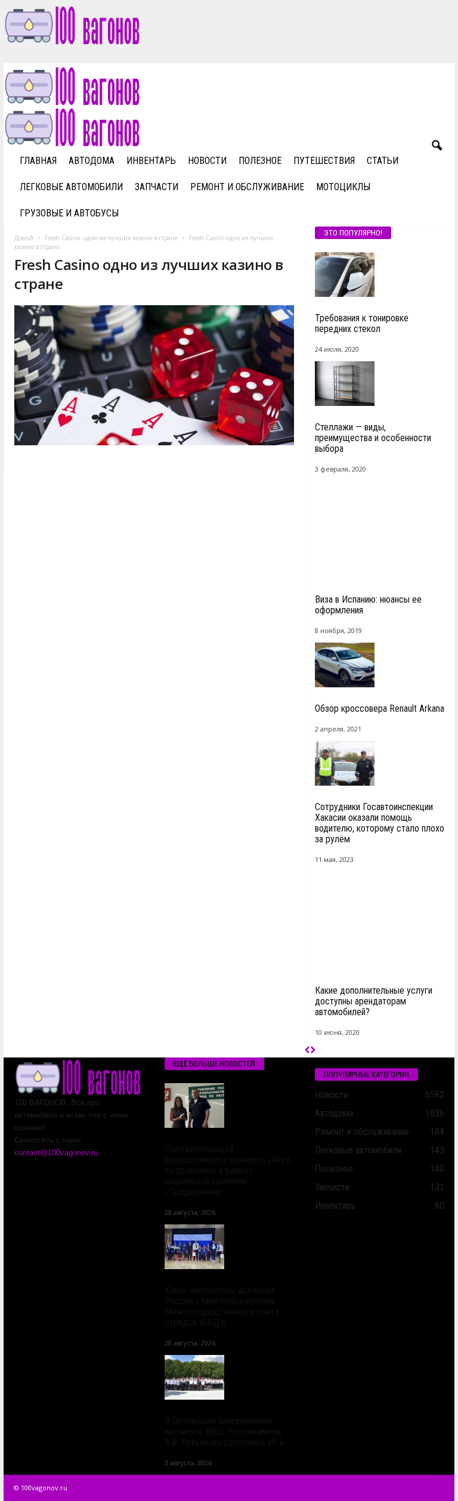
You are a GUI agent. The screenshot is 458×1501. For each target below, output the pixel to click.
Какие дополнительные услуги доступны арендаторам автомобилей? (373, 1001)
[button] (436, 146)
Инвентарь (151, 160)
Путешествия (324, 160)
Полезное (260, 160)
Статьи (382, 160)
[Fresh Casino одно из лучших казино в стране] (154, 375)
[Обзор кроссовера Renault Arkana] (380, 665)
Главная (38, 160)
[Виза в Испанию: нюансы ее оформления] (380, 530)
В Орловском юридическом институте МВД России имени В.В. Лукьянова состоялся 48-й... (227, 1431)
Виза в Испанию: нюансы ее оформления (368, 605)
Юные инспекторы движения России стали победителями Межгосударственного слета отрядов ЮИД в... (222, 1306)
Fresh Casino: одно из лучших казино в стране (111, 238)
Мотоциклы (343, 187)
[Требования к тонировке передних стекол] (380, 274)
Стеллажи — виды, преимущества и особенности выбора (373, 437)
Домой (23, 238)
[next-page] (312, 1050)
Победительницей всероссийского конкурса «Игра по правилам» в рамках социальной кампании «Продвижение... (227, 1170)
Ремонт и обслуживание (247, 187)
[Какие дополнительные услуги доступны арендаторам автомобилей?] (380, 920)
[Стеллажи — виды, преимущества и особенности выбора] (380, 383)
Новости (207, 160)
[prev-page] (307, 1050)
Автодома (91, 160)
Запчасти (156, 187)
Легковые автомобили (71, 187)
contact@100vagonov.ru (56, 1152)
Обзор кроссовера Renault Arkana (379, 708)
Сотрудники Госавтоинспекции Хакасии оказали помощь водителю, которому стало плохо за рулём (379, 823)
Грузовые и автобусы (69, 213)
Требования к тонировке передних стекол (362, 323)
